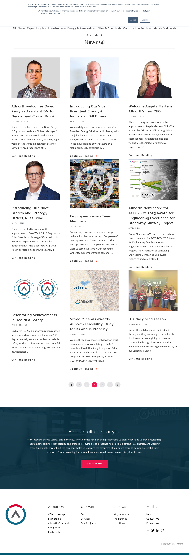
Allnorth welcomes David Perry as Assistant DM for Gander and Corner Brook (33, 111)
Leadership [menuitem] (54, 518)
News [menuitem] (149, 514)
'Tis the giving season (147, 319)
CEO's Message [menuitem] (57, 514)
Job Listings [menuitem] (120, 518)
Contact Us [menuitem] (152, 518)
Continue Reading (23, 156)
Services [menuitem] (86, 518)
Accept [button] (133, 20)
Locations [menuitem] (119, 523)
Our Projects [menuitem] (88, 523)
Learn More (94, 463)
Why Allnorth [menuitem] (121, 514)
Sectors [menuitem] (85, 514)
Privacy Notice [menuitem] (154, 523)
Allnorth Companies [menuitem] (59, 523)
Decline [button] (145, 20)
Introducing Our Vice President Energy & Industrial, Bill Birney (88, 111)
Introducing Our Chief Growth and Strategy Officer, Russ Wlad (30, 213)
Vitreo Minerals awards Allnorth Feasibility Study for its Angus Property (92, 324)
